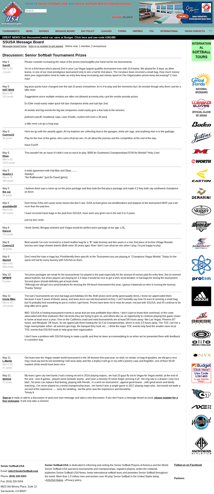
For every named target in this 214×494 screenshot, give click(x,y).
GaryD (6, 65)
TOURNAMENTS (10, 31)
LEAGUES (106, 31)
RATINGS (44, 31)
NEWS (29, 31)
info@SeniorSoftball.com (23, 471)
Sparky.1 (8, 174)
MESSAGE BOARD (65, 31)
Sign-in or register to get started (46, 46)
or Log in (122, 16)
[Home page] (12, 24)
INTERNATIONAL (169, 31)
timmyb (7, 379)
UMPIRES (138, 31)
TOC (151, 31)
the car (7, 192)
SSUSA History (54, 480)
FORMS (122, 31)
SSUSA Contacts (195, 31)
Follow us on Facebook (188, 465)
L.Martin (7, 361)
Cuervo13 (8, 134)
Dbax (6, 156)
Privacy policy (73, 480)
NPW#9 (7, 278)
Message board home (15, 46)
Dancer (7, 231)
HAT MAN (8, 90)
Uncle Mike (9, 299)
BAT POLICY (87, 31)
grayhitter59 (10, 206)
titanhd (7, 260)
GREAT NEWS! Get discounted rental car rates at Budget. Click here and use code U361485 (58, 37)
